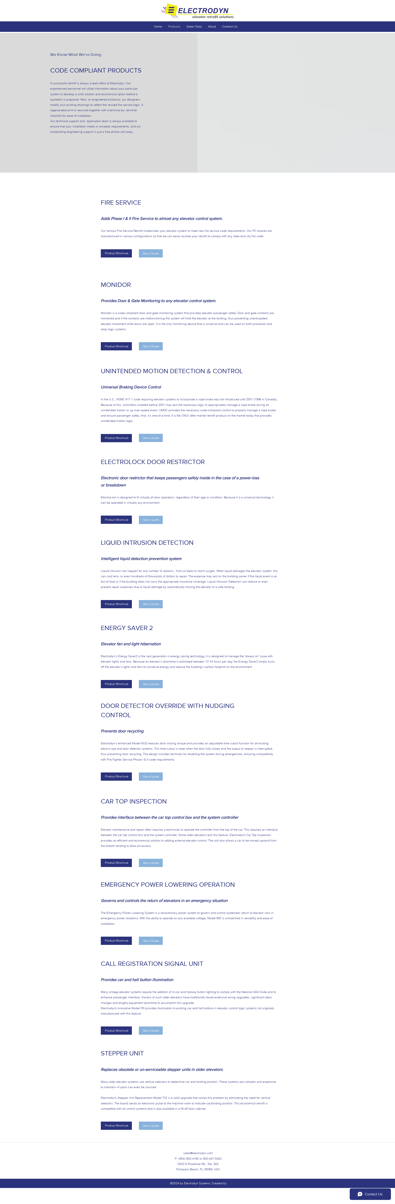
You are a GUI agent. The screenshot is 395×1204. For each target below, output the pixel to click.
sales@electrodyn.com (198, 1153)
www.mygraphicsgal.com (198, 1188)
